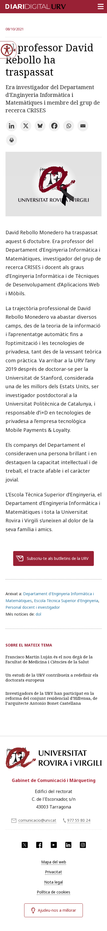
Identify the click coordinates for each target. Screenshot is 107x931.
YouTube (54, 845)
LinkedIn (68, 845)
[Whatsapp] (68, 125)
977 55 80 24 (78, 820)
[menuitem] (53, 862)
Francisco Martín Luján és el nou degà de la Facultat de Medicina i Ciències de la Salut (49, 659)
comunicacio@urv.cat (37, 820)
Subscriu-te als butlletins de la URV (57, 558)
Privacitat (53, 871)
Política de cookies (53, 892)
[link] (53, 214)
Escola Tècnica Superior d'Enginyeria (66, 600)
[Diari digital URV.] (28, 5)
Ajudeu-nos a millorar (57, 910)
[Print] (11, 140)
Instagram (83, 845)
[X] (25, 125)
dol (38, 614)
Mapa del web (53, 862)
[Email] (82, 125)
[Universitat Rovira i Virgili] (53, 759)
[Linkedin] (11, 125)
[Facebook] (54, 125)
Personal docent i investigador (32, 607)
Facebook (39, 845)
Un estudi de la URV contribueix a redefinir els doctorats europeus (51, 677)
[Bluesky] (40, 125)
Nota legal (53, 882)
